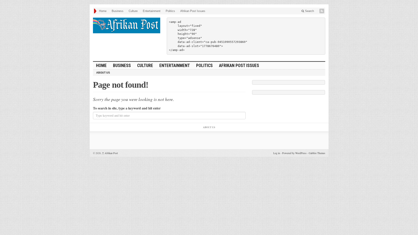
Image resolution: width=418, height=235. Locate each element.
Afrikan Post (110, 153)
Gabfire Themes (317, 153)
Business (117, 11)
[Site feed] (322, 10)
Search (309, 11)
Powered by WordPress (294, 153)
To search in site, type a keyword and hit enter (127, 108)
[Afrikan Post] (126, 25)
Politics (170, 11)
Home (102, 11)
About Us (103, 72)
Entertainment (151, 11)
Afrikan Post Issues (192, 11)
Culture (133, 11)
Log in (276, 153)
